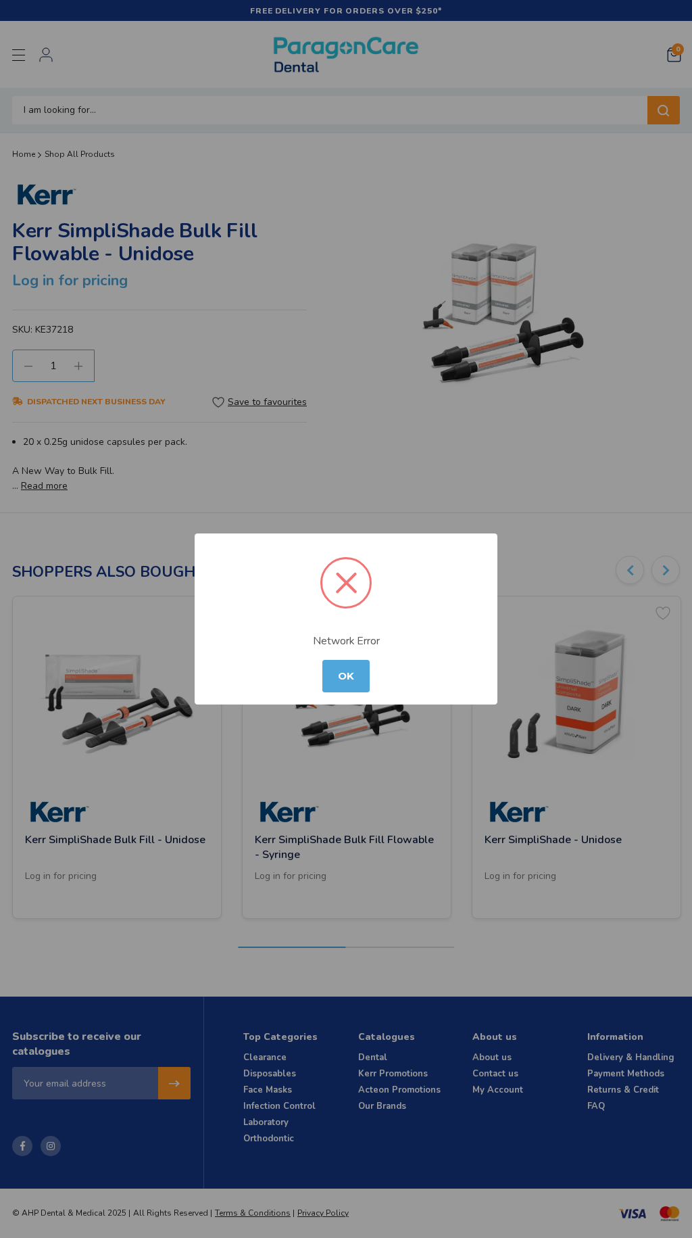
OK (346, 676)
